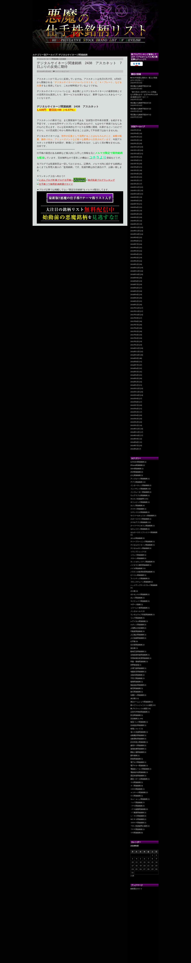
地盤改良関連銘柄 (137, 672)
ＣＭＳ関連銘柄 (136, 789)
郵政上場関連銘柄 (137, 752)
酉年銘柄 (133, 755)
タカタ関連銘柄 (136, 538)
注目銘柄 (62, 59)
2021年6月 (134, 167)
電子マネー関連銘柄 (138, 765)
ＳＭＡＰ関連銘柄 (137, 823)
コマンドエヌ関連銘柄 (138, 512)
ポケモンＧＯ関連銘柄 (138, 594)
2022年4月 (134, 133)
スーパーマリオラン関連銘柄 (141, 526)
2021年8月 (134, 160)
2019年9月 (134, 237)
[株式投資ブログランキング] (100, 179)
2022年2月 (134, 140)
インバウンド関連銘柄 (138, 489)
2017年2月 (134, 341)
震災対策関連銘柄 (137, 776)
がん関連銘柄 (135, 475)
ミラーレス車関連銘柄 (138, 608)
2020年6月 (134, 207)
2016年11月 (135, 351)
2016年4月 (134, 375)
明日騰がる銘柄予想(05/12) (140, 109)
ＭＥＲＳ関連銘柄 (137, 819)
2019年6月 (134, 247)
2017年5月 (134, 331)
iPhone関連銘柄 (136, 465)
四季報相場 (134, 665)
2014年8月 (134, 442)
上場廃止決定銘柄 (137, 628)
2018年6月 (134, 288)
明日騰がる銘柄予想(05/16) (140, 86)
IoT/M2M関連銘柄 (137, 462)
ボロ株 (132, 591)
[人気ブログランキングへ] (79, 179)
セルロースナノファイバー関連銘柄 (143, 532)
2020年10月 (135, 194)
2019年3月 (134, 258)
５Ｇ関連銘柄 (135, 782)
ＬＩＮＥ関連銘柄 (137, 816)
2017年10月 (135, 315)
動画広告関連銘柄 (137, 651)
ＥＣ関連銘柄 (135, 796)
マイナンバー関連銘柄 (138, 601)
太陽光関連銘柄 (136, 675)
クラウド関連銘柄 (137, 509)
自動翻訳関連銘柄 (137, 735)
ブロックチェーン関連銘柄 (140, 582)
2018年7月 (134, 284)
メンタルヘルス (136, 611)
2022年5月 (134, 130)
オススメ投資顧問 (137, 499)
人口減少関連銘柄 (137, 635)
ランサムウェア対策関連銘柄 (141, 614)
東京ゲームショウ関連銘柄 (140, 702)
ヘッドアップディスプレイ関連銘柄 (143, 585)
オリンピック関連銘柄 (138, 502)
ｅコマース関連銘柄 (138, 792)
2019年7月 (134, 244)
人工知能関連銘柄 (137, 638)
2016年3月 (134, 378)
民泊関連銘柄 (135, 715)
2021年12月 (135, 147)
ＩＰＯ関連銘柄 (136, 806)
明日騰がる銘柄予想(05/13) (140, 103)
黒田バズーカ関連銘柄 (138, 779)
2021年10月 (135, 154)
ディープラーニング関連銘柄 (141, 541)
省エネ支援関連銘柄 (138, 732)
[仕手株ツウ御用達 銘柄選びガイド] (55, 183)
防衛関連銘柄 (135, 759)
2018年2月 (134, 301)
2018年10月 (135, 274)
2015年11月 (135, 392)
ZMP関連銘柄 (135, 472)
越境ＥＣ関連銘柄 (137, 745)
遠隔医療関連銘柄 (137, 749)
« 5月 (132, 876)
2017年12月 (135, 308)
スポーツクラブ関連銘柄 (139, 519)
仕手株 (132, 641)
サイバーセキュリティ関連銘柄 (142, 515)
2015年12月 (135, 388)
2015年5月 (134, 412)
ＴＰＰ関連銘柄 (136, 829)
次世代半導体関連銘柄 (138, 712)
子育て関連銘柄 (136, 678)
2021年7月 (134, 164)
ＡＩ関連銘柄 (135, 786)
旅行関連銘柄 (135, 692)
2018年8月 (134, 281)
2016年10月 (135, 355)
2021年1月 (134, 184)
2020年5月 (134, 211)
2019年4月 (134, 254)
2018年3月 (134, 298)
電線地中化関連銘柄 (138, 772)
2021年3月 (134, 177)
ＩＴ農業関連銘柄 (137, 812)
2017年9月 (134, 318)
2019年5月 (134, 251)
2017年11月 (135, 311)
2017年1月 (134, 345)
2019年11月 (135, 231)
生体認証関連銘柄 (137, 725)
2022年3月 (134, 137)
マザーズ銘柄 (135, 604)
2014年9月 (134, 439)
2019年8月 (134, 241)
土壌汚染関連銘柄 (137, 668)
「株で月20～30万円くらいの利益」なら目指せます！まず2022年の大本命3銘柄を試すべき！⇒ (144, 94)
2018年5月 (134, 291)
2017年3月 (134, 338)
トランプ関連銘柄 (137, 555)
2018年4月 (134, 294)
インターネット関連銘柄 (139, 485)
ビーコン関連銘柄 (137, 575)
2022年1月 (134, 143)
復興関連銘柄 (135, 682)
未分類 (132, 698)
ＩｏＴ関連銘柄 (136, 802)
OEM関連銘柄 (135, 469)
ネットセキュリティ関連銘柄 (141, 562)
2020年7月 (134, 204)
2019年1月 (134, 264)
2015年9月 (134, 398)
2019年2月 (134, 261)
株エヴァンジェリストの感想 (141, 705)
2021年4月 (134, 174)
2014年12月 (135, 429)
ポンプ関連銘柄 (136, 598)
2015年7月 (134, 405)
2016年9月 (134, 358)
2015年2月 (134, 422)
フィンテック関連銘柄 (138, 578)
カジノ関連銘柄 (136, 505)
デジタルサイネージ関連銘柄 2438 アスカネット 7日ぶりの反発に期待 (79, 65)
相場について (135, 729)
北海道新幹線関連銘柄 (138, 655)
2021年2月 (134, 180)
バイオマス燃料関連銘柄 (139, 565)
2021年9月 (134, 157)
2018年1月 (134, 305)
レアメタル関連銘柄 (138, 621)
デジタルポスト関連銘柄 (139, 548)
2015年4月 (134, 415)
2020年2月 (134, 221)
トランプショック (137, 552)
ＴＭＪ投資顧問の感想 (138, 826)
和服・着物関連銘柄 (138, 661)
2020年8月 (134, 201)
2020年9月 (134, 197)
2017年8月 (134, 321)
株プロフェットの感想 (138, 708)
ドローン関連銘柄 (137, 558)
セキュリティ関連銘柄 (138, 529)
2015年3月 (134, 419)
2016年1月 (134, 385)
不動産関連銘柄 (136, 631)
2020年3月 (134, 217)
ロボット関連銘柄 (137, 625)
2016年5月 (134, 372)
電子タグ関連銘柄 (137, 762)
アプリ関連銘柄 (136, 482)
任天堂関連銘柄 (136, 645)
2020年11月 (135, 190)
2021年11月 (135, 150)
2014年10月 (135, 435)
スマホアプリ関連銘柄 (138, 522)
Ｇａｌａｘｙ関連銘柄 (138, 799)
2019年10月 (135, 234)
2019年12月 (135, 227)
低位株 (132, 648)
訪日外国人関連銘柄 (138, 742)
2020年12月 (135, 187)
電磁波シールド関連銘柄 (139, 769)
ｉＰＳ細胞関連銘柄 (138, 809)
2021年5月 (134, 170)
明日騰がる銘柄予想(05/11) (140, 115)
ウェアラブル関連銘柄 (138, 495)
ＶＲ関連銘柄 (135, 833)
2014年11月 (135, 432)
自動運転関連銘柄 (137, 739)
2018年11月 (135, 271)
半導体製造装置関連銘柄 (139, 658)
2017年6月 (134, 328)
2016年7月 (134, 365)
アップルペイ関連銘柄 (138, 479)
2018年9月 (134, 278)
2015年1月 (134, 425)
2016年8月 (134, 362)
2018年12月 (135, 268)
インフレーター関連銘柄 (139, 492)
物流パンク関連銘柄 (138, 722)
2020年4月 (134, 214)
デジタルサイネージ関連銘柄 (48, 59)
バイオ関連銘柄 (136, 568)
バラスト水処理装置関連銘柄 (141, 572)
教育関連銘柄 (135, 688)
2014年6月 (134, 449)
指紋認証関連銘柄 (137, 685)
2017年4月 (134, 335)
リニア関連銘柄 (136, 618)
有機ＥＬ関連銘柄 (137, 695)
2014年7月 (134, 445)
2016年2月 (134, 382)
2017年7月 (134, 325)
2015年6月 (134, 409)
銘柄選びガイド (136, 889)
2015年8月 (134, 402)
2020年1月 (134, 224)
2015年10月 (135, 395)
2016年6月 (134, 368)
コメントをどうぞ (62, 71)
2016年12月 (135, 348)
